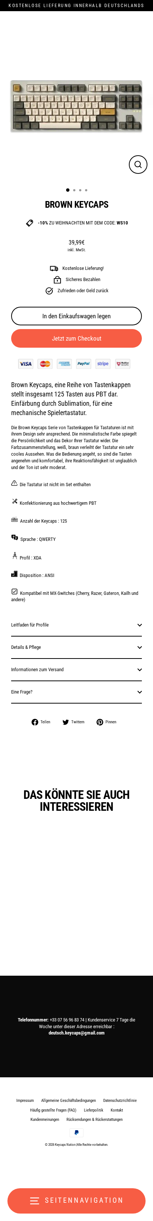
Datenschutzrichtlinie (120, 1100)
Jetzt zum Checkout (76, 338)
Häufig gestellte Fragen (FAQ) (53, 1110)
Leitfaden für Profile (30, 625)
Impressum (25, 1100)
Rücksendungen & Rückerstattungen (94, 1119)
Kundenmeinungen (44, 1119)
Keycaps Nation (65, 1145)
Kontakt (117, 1110)
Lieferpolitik (93, 1110)
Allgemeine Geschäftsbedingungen (68, 1100)
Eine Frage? (21, 692)
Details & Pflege (26, 647)
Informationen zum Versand (37, 669)
